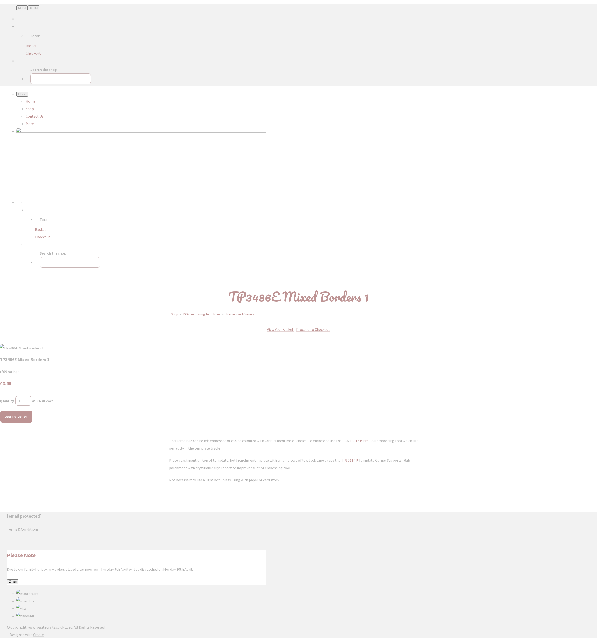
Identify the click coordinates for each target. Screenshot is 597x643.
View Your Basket (280, 329)
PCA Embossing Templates (201, 314)
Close (13, 582)
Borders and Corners (240, 314)
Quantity (7, 401)
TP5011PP (349, 460)
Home (30, 101)
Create (38, 634)
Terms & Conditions (22, 529)
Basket (31, 45)
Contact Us (34, 116)
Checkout (33, 53)
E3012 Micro (359, 440)
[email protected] (24, 516)
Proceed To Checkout (313, 329)
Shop (30, 108)
